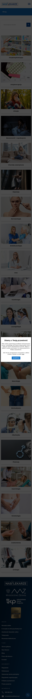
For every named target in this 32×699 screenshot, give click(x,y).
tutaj (23, 354)
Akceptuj (16, 358)
